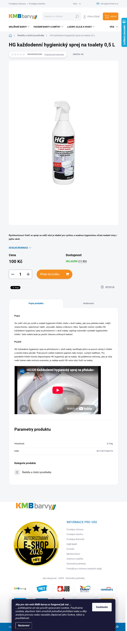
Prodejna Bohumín (75, 539)
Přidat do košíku (49, 274)
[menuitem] (20, 26)
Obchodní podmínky (76, 563)
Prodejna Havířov (37, 3)
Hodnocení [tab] (88, 303)
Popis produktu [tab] (36, 303)
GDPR (61, 578)
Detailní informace (18, 248)
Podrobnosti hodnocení (54, 54)
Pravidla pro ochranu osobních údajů (84, 568)
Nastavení (23, 625)
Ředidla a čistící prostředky (36, 472)
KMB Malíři (72, 544)
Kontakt (70, 549)
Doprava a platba (75, 558)
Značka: (78, 54)
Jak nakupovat (49, 578)
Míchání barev (73, 554)
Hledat (77, 16)
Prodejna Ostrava (17, 3)
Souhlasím (102, 607)
